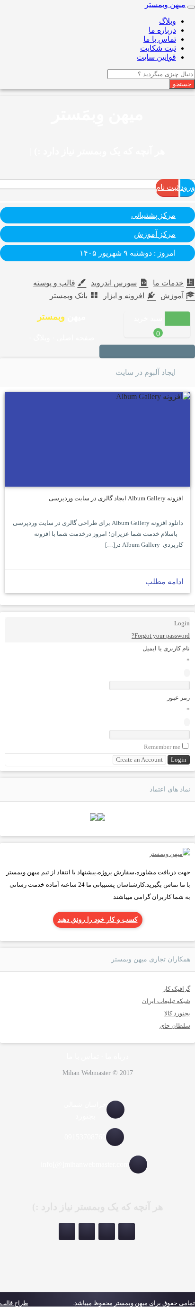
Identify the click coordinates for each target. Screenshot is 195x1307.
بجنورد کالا (177, 1013)
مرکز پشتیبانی (153, 215)
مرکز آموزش (155, 234)
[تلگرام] (175, 352)
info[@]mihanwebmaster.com (85, 1164)
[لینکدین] (153, 352)
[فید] (107, 352)
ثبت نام (167, 187)
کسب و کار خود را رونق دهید (98, 919)
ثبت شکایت (158, 48)
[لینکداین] (87, 1231)
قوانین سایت (156, 57)
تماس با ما (159, 39)
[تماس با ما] (169, 853)
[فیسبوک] (130, 352)
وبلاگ (167, 21)
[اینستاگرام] (187, 352)
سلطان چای (175, 1025)
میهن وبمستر (165, 4)
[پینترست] (164, 352)
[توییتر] (141, 352)
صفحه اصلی (75, 338)
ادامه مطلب (164, 582)
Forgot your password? (161, 635)
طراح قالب (14, 1303)
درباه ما (117, 1056)
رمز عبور (178, 697)
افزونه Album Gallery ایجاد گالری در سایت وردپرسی (116, 498)
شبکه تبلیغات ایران (166, 1001)
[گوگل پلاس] (119, 352)
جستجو (182, 84)
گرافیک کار (176, 988)
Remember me (162, 746)
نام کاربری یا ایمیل (166, 648)
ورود (187, 187)
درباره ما (162, 30)
